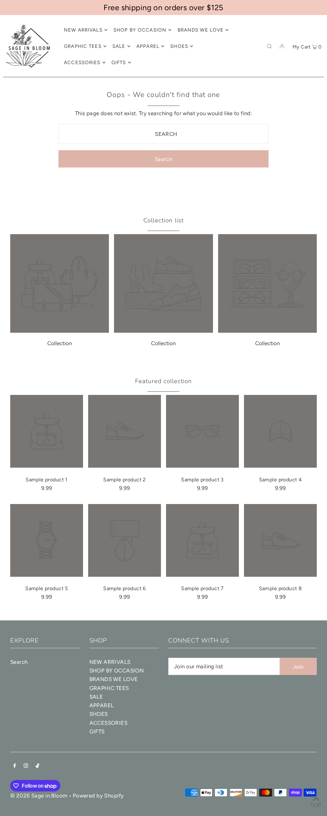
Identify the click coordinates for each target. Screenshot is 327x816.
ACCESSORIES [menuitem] (82, 62)
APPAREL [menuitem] (147, 46)
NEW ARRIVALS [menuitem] (83, 30)
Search (19, 662)
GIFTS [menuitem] (118, 62)
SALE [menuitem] (118, 46)
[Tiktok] (37, 766)
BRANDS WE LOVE (113, 679)
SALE (96, 697)
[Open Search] (269, 46)
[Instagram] (26, 766)
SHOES (98, 714)
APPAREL (101, 705)
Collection (59, 343)
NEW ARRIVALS (110, 662)
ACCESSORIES (108, 723)
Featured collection (163, 381)
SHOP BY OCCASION (116, 670)
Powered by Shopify (98, 795)
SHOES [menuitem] (179, 46)
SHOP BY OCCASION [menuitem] (139, 30)
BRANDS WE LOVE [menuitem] (201, 30)
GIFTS (97, 731)
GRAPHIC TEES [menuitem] (83, 46)
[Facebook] (14, 766)
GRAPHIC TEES (109, 688)
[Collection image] (59, 331)
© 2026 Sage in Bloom (38, 795)
